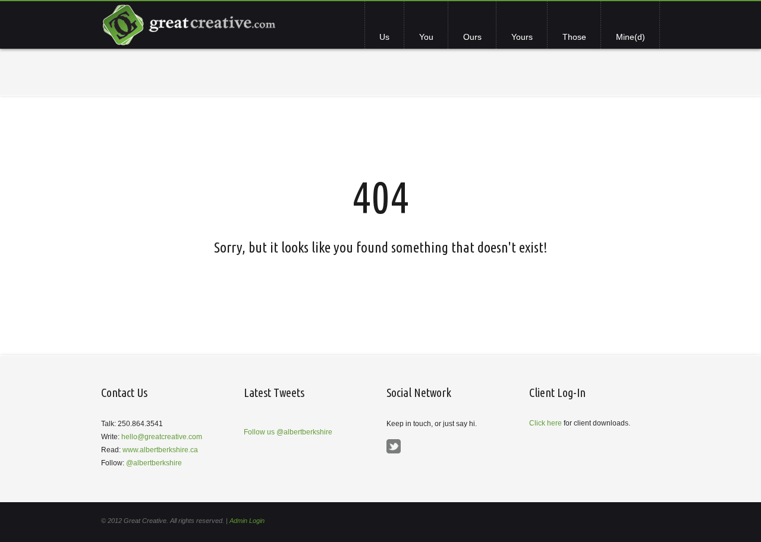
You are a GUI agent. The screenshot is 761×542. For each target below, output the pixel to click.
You (426, 37)
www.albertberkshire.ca (160, 450)
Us (384, 37)
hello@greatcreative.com (161, 437)
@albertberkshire (154, 463)
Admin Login (247, 520)
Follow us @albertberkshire (288, 432)
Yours (522, 37)
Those (574, 37)
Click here (545, 423)
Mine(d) (630, 37)
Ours (472, 37)
